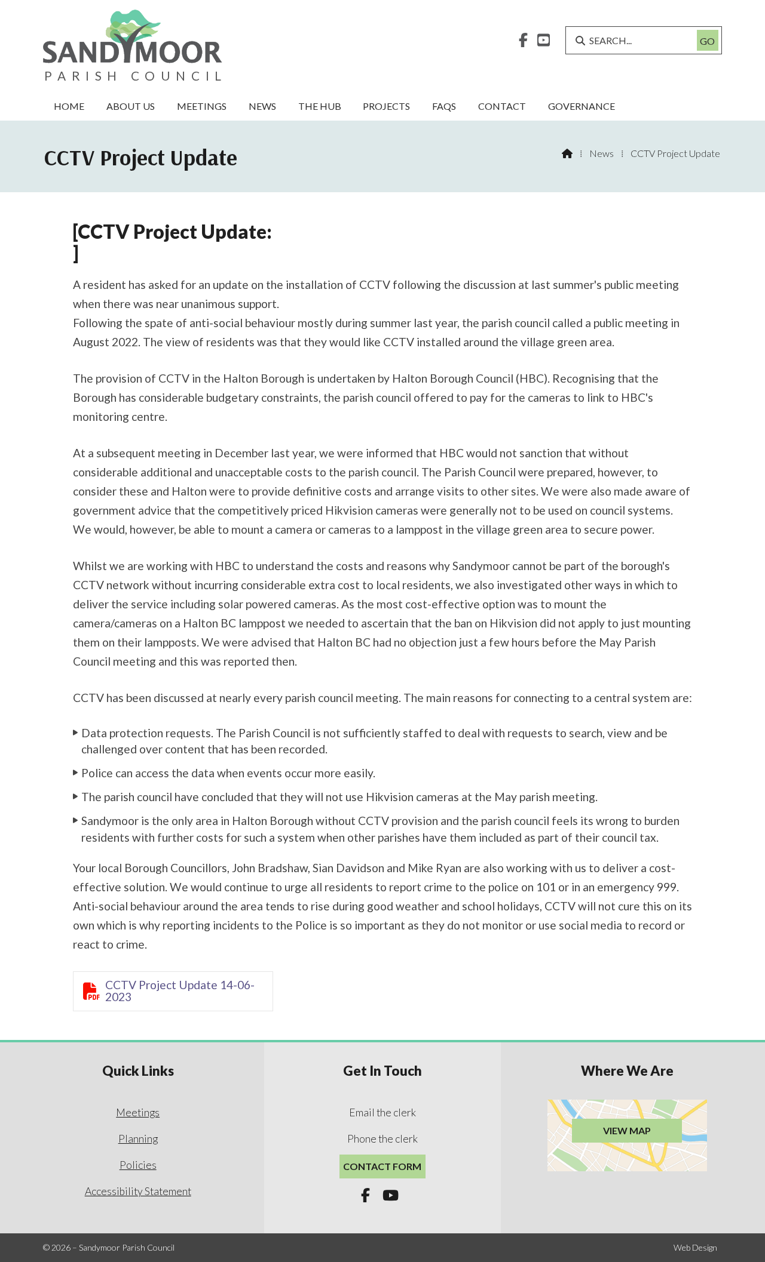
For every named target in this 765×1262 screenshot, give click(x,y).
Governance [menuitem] (581, 106)
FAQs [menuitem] (444, 106)
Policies (138, 1165)
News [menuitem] (262, 106)
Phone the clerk (382, 1138)
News (601, 153)
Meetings (138, 1112)
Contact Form (382, 1166)
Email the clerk (382, 1112)
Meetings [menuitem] (202, 106)
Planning (138, 1138)
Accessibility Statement (138, 1191)
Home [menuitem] (69, 106)
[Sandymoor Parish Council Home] (132, 46)
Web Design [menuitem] (695, 1247)
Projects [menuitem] (386, 106)
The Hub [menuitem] (319, 106)
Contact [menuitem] (502, 106)
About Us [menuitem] (130, 106)
